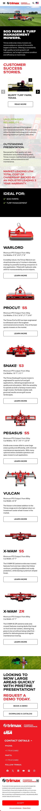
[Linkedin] (18, 770)
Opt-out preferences (15, 808)
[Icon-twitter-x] (12, 770)
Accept (20, 803)
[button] (37, 781)
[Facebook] (7, 770)
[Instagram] (34, 770)
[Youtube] (23, 770)
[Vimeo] (29, 770)
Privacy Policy (27, 808)
